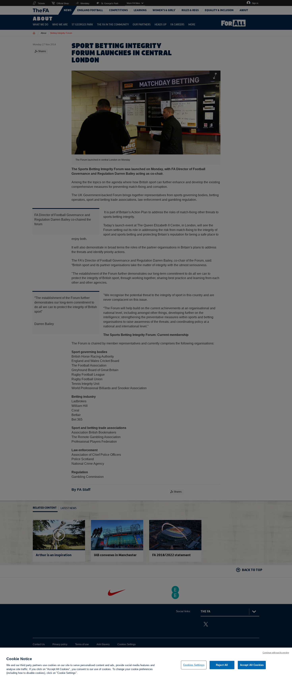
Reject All (222, 664)
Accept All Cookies (252, 664)
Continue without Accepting (276, 652)
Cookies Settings (193, 664)
